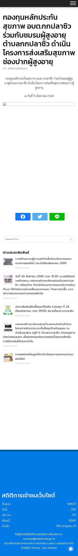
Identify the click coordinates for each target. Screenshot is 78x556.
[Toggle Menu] (73, 3)
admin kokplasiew (17, 68)
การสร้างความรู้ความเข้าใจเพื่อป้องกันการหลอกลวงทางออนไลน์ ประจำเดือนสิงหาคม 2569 (43, 261)
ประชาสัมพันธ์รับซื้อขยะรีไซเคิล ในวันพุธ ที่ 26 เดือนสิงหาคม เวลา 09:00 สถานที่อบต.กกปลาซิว (44, 309)
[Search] (71, 239)
